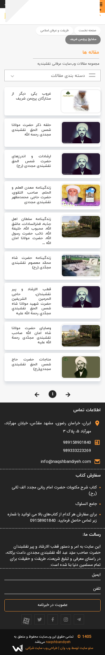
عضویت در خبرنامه (53, 605)
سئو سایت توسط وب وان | (75, 648)
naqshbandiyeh (58, 642)
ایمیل (96, 575)
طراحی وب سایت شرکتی (41, 648)
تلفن (97, 589)
